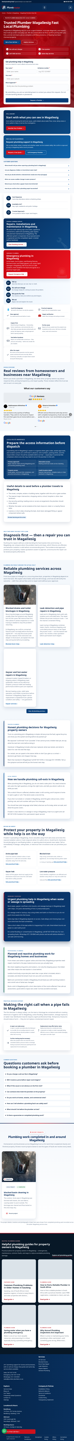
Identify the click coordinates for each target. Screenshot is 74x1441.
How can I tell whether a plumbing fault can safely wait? (27, 1103)
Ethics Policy (54, 1438)
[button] (3, 414)
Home (3, 13)
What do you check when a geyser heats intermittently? (21, 184)
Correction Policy (63, 1438)
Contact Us (7, 1397)
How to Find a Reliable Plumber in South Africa (55, 1286)
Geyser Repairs (43, 1368)
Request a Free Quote (15, 152)
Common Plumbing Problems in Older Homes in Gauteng (18, 1286)
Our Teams (7, 1393)
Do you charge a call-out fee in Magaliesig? (22, 1074)
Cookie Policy (43, 1397)
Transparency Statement (46, 1400)
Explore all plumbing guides (62, 1255)
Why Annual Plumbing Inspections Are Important (52, 1331)
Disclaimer (42, 1395)
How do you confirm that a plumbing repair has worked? (21, 188)
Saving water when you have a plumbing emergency (17, 1331)
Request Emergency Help (17, 274)
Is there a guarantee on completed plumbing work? (25, 1115)
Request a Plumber (37, 100)
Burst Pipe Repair (44, 1364)
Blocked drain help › (13, 644)
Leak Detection (43, 1366)
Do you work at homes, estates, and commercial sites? (26, 1098)
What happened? (11, 83)
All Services (42, 1360)
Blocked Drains (43, 1362)
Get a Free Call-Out (12, 42)
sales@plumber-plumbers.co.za (13, 1379)
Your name (9, 68)
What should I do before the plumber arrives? (23, 1109)
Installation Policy (44, 1389)
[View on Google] (5, 406)
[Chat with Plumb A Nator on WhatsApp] (4, 1431)
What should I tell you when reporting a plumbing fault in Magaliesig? (25, 165)
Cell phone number (44, 68)
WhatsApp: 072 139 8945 (12, 1377)
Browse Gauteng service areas (17, 517)
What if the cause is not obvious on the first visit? (24, 1086)
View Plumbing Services (16, 244)
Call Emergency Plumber (36, 152)
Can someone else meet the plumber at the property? (26, 1092)
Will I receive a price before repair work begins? (24, 1080)
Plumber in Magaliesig (13, 13)
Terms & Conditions (45, 1393)
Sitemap (6, 1400)
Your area (9, 75)
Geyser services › (12, 704)
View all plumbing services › (37, 711)
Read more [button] (7, 419)
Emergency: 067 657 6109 (12, 1375)
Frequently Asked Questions (12, 1395)
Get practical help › (12, 864)
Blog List (6, 1391)
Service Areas (8, 1389)
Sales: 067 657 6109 (10, 1372)
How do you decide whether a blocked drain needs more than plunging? (26, 174)
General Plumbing (44, 1370)
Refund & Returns (44, 1391)
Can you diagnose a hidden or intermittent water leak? (21, 170)
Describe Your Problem (16, 128)
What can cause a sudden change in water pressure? (20, 179)
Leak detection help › (47, 644)
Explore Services (29, 42)
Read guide (9, 1299)
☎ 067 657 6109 (68, 1)
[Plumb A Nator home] (11, 7)
